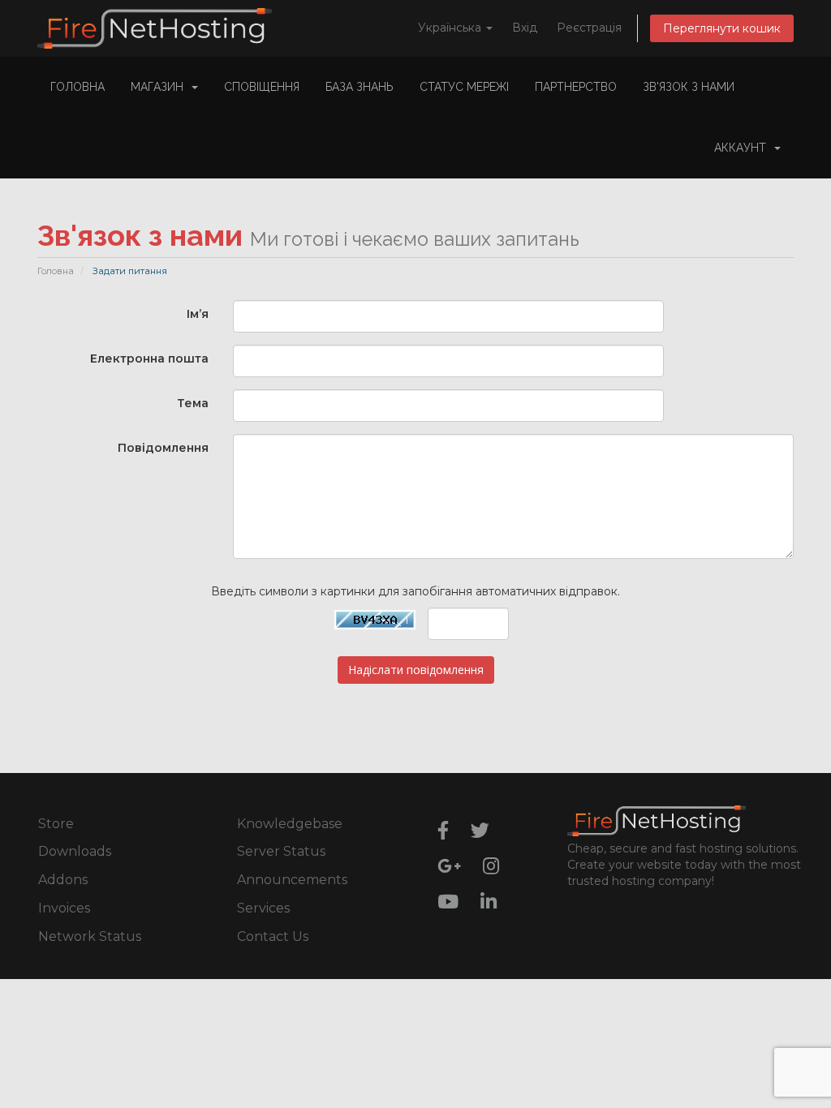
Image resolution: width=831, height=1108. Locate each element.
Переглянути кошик (722, 28)
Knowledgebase (289, 823)
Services (263, 908)
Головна (77, 86)
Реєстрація (589, 27)
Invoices (64, 908)
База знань (359, 86)
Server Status (281, 851)
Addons (63, 879)
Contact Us (272, 936)
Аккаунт (743, 147)
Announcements (292, 879)
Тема (193, 403)
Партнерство (576, 86)
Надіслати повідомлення (416, 669)
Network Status (89, 936)
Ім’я (198, 314)
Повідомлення (163, 447)
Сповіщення (261, 86)
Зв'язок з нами (688, 86)
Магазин (160, 86)
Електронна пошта (149, 358)
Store (56, 823)
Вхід (524, 27)
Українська (451, 27)
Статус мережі (464, 86)
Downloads (74, 851)
